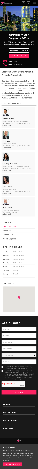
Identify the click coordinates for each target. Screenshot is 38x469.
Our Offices (9, 412)
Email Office (12, 61)
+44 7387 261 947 (11, 146)
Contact (32, 88)
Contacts (8, 429)
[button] (19, 297)
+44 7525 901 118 (11, 123)
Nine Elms (7, 230)
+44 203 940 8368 (24, 146)
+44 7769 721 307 (11, 191)
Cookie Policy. (22, 368)
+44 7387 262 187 (11, 212)
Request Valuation (19, 50)
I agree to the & (18, 367)
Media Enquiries (9, 238)
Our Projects (10, 421)
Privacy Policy (10, 368)
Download (7, 125)
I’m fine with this (12, 464)
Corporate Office (9, 226)
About (6, 404)
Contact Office (19, 56)
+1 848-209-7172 (26, 168)
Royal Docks (8, 234)
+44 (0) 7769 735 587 (12, 168)
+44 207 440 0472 (24, 123)
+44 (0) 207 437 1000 (16, 64)
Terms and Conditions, (23, 367)
